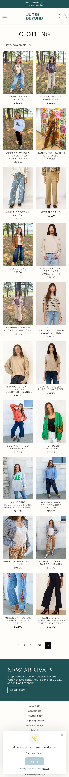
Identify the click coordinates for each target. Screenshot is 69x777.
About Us (34, 706)
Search (34, 730)
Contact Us (34, 711)
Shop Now (18, 690)
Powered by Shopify (34, 774)
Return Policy (35, 715)
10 (39, 645)
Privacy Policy (34, 725)
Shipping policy (34, 720)
